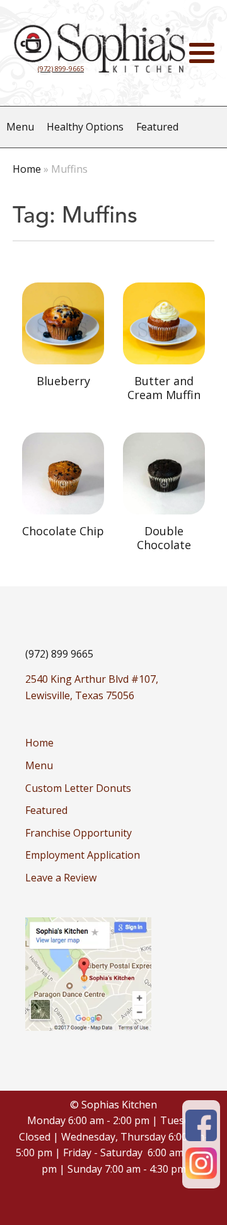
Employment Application (82, 855)
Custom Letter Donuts (78, 788)
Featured (157, 127)
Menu (20, 127)
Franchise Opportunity (78, 833)
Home (27, 169)
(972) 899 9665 (59, 654)
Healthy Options (85, 127)
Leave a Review (60, 878)
